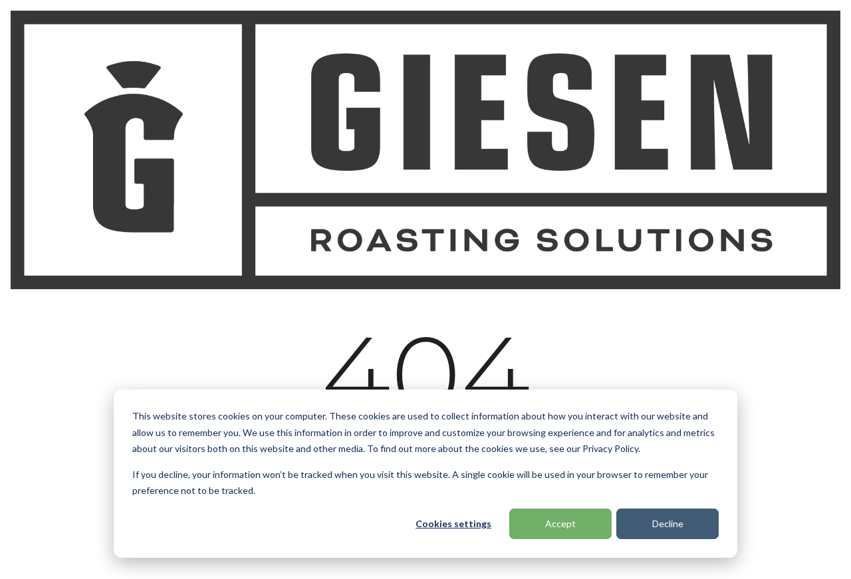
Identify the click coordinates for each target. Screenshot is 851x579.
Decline (667, 523)
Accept (560, 523)
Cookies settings (453, 523)
